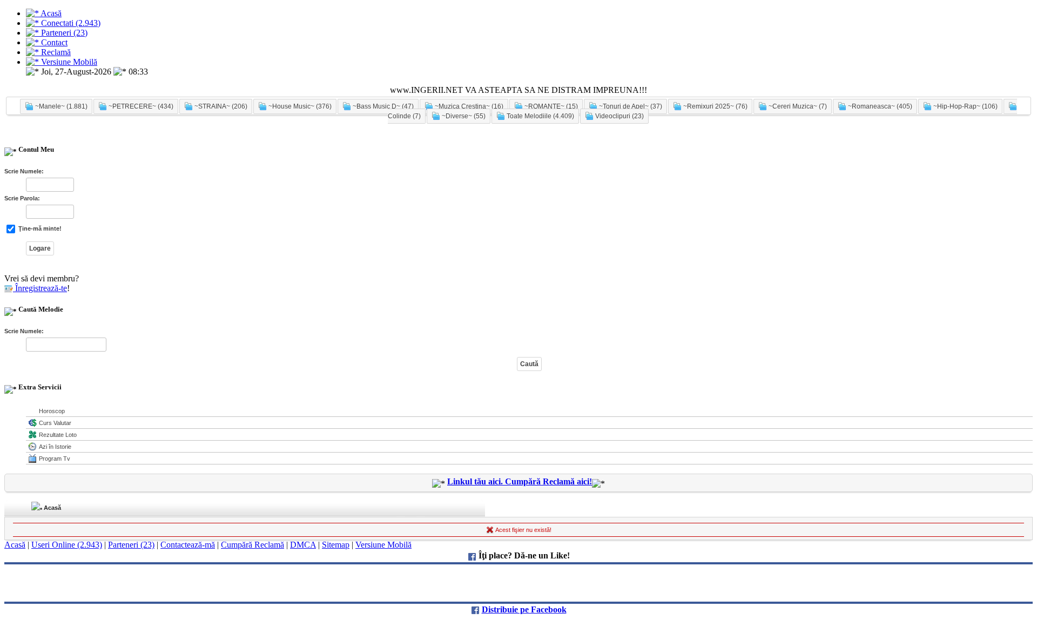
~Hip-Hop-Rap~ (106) (965, 106)
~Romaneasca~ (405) (879, 106)
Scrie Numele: (24, 171)
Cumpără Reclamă (252, 544)
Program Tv (54, 458)
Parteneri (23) (131, 544)
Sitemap (335, 544)
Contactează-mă (187, 544)
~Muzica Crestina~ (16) (468, 106)
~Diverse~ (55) (463, 116)
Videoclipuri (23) (619, 116)
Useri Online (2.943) (66, 544)
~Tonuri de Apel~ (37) (629, 106)
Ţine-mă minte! (39, 228)
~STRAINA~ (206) (220, 106)
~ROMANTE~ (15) (550, 106)
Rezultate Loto (58, 435)
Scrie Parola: (22, 198)
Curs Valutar (55, 423)
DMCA (303, 544)
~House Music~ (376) (299, 106)
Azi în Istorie (55, 446)
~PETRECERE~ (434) (140, 106)
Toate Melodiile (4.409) (539, 116)
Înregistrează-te (40, 288)
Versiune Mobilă (383, 544)
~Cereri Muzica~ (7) (797, 106)
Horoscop (52, 411)
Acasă (51, 507)
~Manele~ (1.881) (60, 106)
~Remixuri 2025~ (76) (715, 106)
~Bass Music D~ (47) (382, 106)
